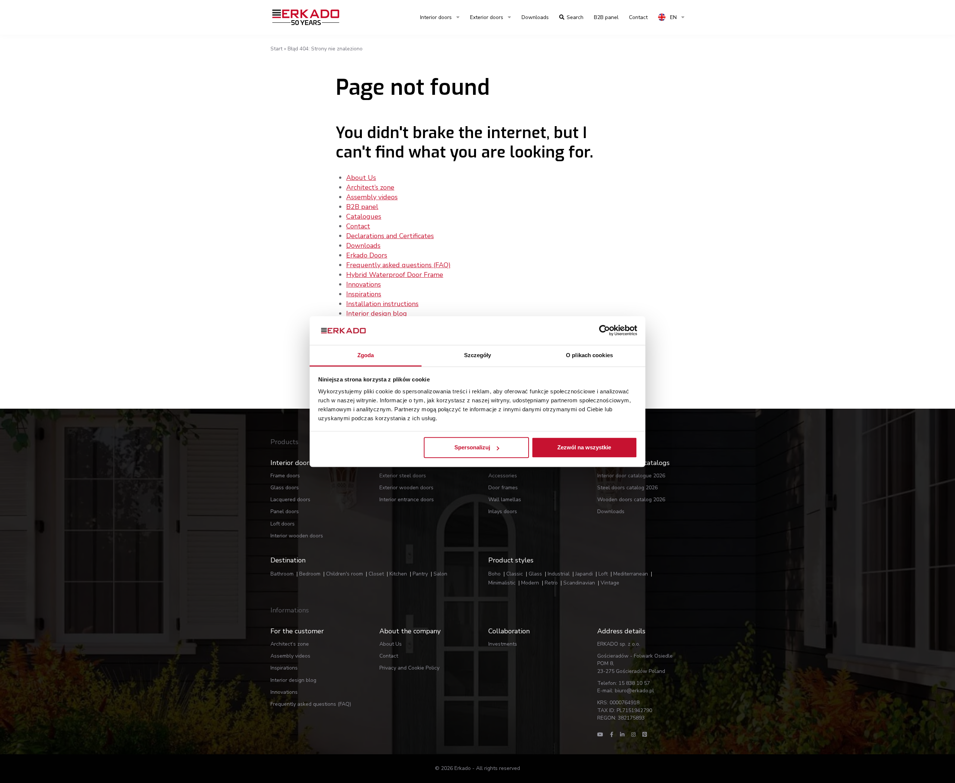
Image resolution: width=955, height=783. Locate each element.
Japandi (584, 573)
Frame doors (285, 475)
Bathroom (282, 573)
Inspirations (363, 294)
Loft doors (282, 523)
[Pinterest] (644, 734)
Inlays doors (502, 511)
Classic (514, 573)
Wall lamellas (504, 499)
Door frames (503, 487)
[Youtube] (600, 734)
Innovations (363, 284)
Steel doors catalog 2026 (627, 487)
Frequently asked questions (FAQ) (398, 265)
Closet (376, 573)
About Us (361, 177)
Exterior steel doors (402, 475)
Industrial (559, 573)
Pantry (420, 573)
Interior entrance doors (406, 499)
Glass (535, 573)
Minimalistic (502, 582)
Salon (440, 573)
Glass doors (284, 487)
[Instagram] (633, 734)
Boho (494, 573)
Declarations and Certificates (390, 235)
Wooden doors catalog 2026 (631, 499)
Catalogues (363, 216)
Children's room (344, 573)
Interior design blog (376, 313)
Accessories (502, 475)
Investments (502, 644)
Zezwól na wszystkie (584, 447)
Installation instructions (382, 303)
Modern (530, 582)
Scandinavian (579, 582)
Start (276, 48)
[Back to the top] (902, 764)
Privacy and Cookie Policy (409, 667)
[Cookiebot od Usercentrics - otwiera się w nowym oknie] (604, 330)
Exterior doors (486, 17)
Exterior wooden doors (406, 487)
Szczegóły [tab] (477, 355)
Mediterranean (630, 573)
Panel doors (284, 511)
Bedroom (309, 573)
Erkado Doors (366, 255)
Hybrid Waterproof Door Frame (394, 274)
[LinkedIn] (622, 734)
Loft (603, 573)
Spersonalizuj (472, 447)
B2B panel (362, 206)
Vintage (610, 582)
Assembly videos (372, 197)
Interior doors (436, 17)
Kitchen (398, 573)
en (672, 17)
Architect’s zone (370, 187)
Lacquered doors (290, 499)
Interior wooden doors (296, 535)
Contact (358, 226)
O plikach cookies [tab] (589, 355)
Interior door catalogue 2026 (631, 475)
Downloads (535, 17)
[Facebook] (611, 734)
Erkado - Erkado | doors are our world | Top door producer (305, 17)
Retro (551, 582)
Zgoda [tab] (365, 355)
